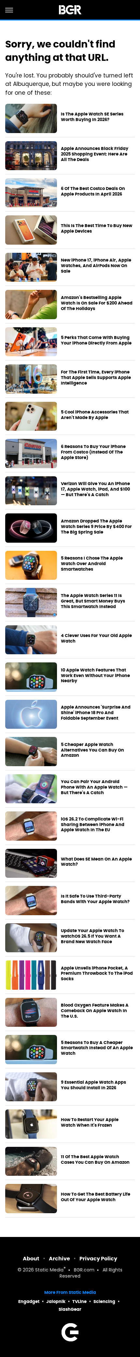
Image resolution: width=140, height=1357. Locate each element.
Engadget (28, 1301)
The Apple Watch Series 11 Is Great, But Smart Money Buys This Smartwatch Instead (93, 601)
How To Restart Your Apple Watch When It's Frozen (90, 1122)
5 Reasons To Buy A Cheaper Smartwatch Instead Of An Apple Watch (97, 1048)
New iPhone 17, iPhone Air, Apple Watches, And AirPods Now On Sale (96, 266)
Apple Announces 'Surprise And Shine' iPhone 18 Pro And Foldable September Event (96, 713)
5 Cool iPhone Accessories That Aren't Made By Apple (95, 415)
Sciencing (104, 1301)
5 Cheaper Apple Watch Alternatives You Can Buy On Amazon (92, 750)
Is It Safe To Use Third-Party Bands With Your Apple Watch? (95, 899)
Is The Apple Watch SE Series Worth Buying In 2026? (92, 117)
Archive (59, 1258)
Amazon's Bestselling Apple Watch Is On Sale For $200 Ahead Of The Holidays (97, 303)
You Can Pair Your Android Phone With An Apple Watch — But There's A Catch (94, 787)
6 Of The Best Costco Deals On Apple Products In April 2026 (93, 191)
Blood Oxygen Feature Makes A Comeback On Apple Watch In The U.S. (95, 1011)
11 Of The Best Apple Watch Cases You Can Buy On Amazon (95, 1159)
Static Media (49, 1270)
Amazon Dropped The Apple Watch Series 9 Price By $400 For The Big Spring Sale (96, 527)
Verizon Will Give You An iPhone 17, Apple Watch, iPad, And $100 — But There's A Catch (95, 489)
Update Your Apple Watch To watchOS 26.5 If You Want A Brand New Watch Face (92, 936)
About (31, 1258)
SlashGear (70, 1309)
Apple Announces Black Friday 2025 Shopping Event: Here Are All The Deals (94, 154)
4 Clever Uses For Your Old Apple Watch (96, 638)
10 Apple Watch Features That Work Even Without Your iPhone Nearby (95, 676)
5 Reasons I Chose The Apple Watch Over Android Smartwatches (92, 564)
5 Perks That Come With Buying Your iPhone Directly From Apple (96, 340)
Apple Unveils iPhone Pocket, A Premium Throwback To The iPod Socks (97, 974)
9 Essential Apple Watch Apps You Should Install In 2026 (93, 1085)
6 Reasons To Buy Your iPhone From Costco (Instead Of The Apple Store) (93, 452)
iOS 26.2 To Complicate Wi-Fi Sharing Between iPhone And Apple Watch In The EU (92, 825)
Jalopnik (55, 1301)
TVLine (79, 1301)
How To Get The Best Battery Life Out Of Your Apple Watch (95, 1197)
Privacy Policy (98, 1258)
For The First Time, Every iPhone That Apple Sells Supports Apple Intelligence (96, 378)
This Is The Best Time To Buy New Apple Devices (96, 228)
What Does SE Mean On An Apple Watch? (96, 862)
